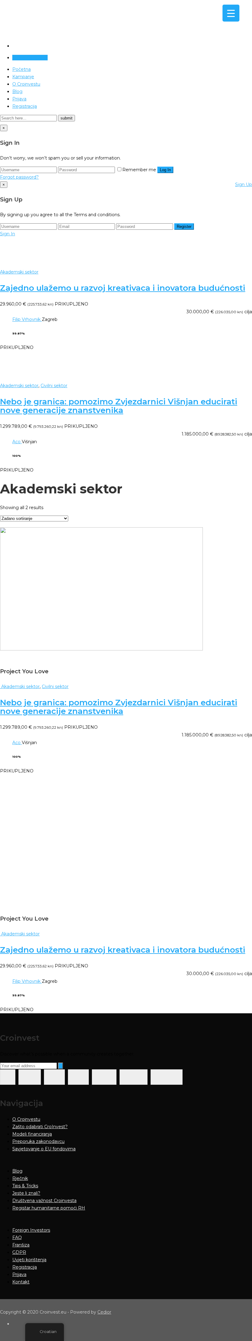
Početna (21, 69)
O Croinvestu (26, 84)
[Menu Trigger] (230, 13)
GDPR (19, 1252)
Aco (17, 441)
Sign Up (243, 184)
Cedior (104, 1312)
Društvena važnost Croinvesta (44, 1200)
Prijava (19, 99)
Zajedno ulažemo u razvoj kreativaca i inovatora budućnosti (122, 288)
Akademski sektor (19, 272)
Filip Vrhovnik (27, 319)
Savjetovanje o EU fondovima (44, 1149)
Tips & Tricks (25, 1186)
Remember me (139, 169)
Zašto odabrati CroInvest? (40, 1126)
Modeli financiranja (32, 1134)
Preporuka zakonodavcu (38, 1141)
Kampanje (23, 76)
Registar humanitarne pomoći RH (48, 1208)
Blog (17, 91)
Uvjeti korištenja (29, 1259)
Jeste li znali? (26, 1193)
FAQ (17, 1237)
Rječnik (20, 1178)
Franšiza (21, 1245)
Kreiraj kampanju (30, 57)
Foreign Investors (31, 1230)
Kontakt (21, 1282)
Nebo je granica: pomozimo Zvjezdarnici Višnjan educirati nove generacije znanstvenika (118, 406)
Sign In (7, 234)
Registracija (24, 106)
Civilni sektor (54, 385)
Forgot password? (19, 177)
